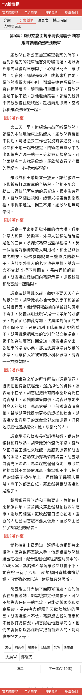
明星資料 (51, 12)
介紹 (7, 20)
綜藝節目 (71, 12)
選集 (20, 669)
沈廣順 (68, 647)
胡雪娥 (45, 647)
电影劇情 (30, 12)
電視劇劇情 (10, 12)
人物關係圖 (12, 26)
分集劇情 (26, 20)
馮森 (8, 647)
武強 (57, 647)
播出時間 (60, 20)
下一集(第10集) (60, 669)
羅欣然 (19, 647)
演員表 (43, 20)
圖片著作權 (14, 118)
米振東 (32, 647)
